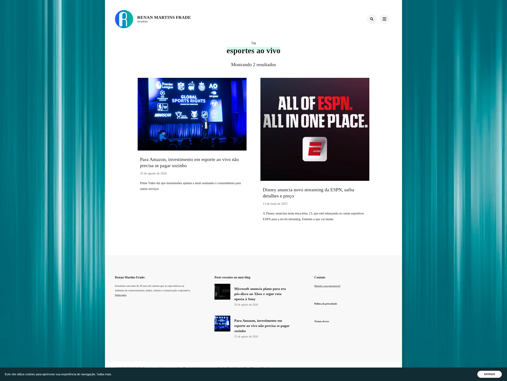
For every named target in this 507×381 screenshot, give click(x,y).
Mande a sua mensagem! (327, 286)
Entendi (489, 374)
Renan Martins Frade (164, 17)
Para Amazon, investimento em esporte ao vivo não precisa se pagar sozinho (262, 326)
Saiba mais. (104, 374)
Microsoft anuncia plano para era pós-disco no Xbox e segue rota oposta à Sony (260, 294)
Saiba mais (120, 295)
